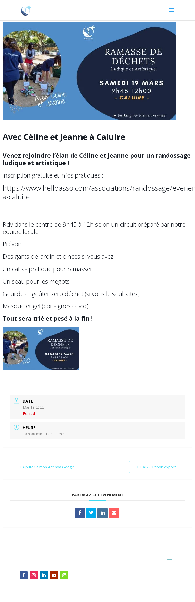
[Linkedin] (103, 513)
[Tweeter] (91, 513)
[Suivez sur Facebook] (24, 575)
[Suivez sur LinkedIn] (44, 575)
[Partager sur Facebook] (80, 513)
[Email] (114, 513)
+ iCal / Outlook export (156, 466)
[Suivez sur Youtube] (54, 575)
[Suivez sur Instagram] (34, 575)
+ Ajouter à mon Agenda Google (47, 466)
